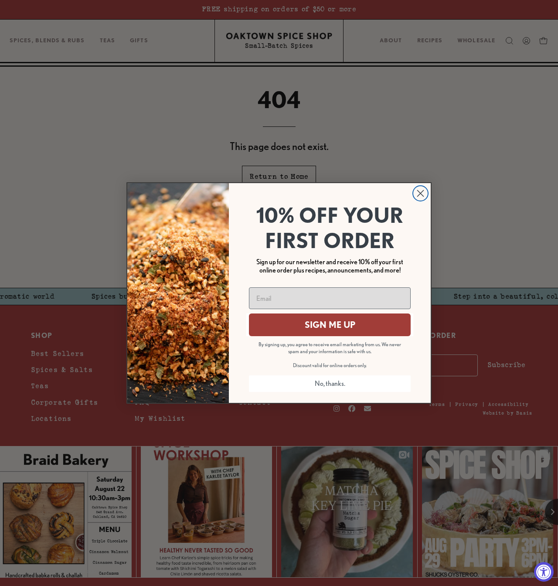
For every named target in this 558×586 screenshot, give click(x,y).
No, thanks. (330, 383)
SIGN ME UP (330, 325)
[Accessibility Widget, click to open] (544, 572)
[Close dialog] (420, 193)
